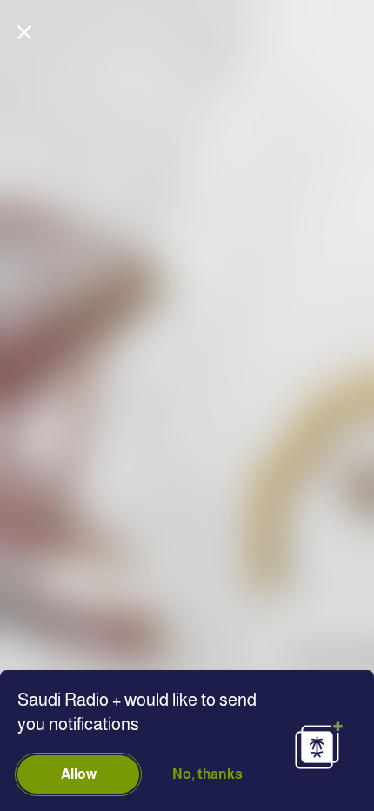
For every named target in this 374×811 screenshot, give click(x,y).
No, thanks (207, 774)
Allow (79, 774)
